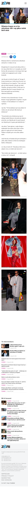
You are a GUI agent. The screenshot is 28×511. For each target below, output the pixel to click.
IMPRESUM (5, 474)
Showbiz (4, 53)
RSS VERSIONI (6, 480)
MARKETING (6, 478)
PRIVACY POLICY (7, 476)
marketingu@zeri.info (6, 457)
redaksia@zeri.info (5, 456)
